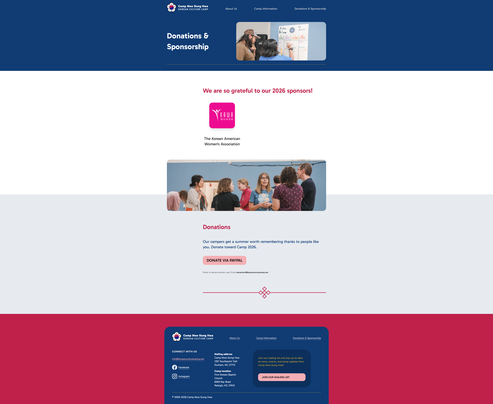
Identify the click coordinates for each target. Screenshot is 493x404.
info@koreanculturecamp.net (188, 358)
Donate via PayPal (225, 260)
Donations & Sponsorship (310, 8)
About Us (231, 8)
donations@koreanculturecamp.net (252, 272)
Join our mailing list (276, 377)
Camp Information (265, 8)
